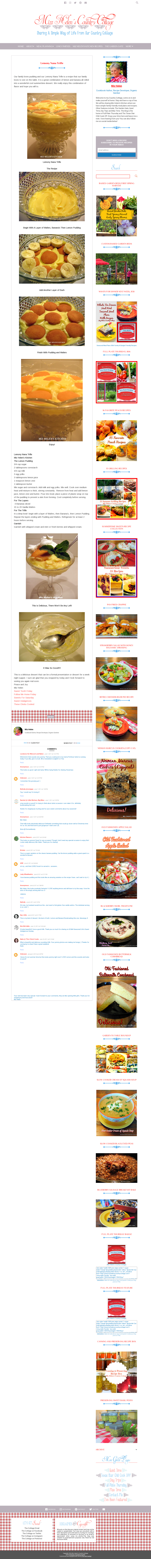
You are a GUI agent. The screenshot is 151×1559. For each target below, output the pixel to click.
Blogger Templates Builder (77, 1554)
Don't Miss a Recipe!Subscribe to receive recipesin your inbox (116, 142)
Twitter (38, 1533)
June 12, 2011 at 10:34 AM (38, 926)
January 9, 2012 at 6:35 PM (35, 954)
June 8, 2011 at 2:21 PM (40, 874)
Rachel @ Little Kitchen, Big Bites (32, 800)
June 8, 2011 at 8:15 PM (33, 902)
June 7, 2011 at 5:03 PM (36, 817)
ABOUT (29, 46)
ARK (21, 863)
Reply (22, 762)
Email (37, 1528)
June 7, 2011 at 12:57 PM (37, 767)
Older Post (35, 743)
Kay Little (23, 915)
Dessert (51, 717)
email (90, 1534)
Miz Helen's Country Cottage (80, 1553)
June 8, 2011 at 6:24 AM (39, 837)
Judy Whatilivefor (26, 874)
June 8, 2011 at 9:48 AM (31, 863)
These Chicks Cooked (24, 704)
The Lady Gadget (86, 1556)
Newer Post (68, 743)
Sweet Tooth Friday (23, 691)
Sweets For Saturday (24, 698)
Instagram (38, 1536)
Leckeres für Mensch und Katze (32, 754)
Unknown (23, 778)
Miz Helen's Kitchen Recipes (88, 46)
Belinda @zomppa (26, 789)
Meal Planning (44, 46)
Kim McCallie (25, 926)
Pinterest (38, 1538)
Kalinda (22, 902)
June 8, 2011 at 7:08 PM (36, 885)
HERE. (66, 1539)
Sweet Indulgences (22, 701)
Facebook (38, 1531)
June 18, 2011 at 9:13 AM (47, 939)
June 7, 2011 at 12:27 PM (51, 754)
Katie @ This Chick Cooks (29, 939)
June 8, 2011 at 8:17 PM (34, 915)
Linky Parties (63, 46)
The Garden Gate (114, 46)
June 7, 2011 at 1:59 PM (41, 789)
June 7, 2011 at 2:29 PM (52, 800)
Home (21, 46)
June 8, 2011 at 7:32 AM (33, 850)
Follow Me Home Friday (25, 694)
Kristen (22, 850)
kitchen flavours (26, 837)
